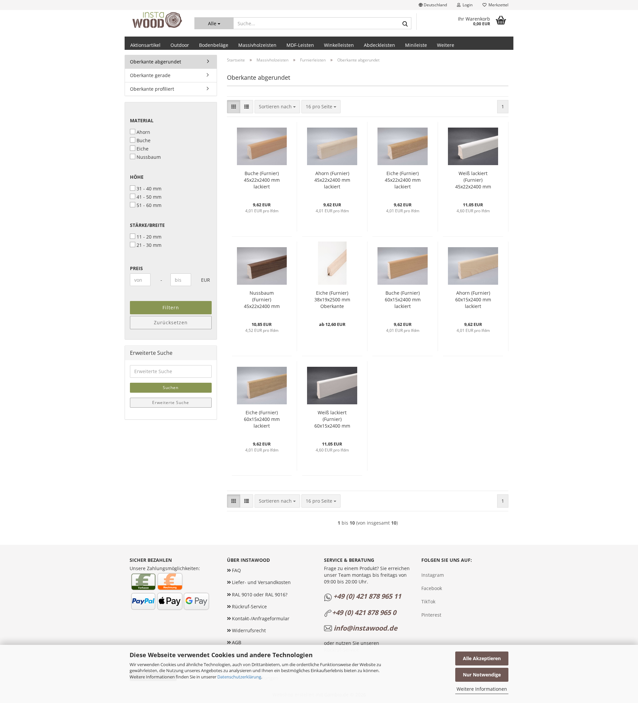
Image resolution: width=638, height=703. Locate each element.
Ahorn (143, 132)
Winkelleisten (339, 45)
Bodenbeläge (213, 45)
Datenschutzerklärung (239, 677)
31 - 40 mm (149, 188)
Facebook (431, 588)
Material (142, 120)
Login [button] (467, 5)
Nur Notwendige (482, 674)
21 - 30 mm (149, 245)
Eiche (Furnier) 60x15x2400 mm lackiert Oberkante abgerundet (262, 419)
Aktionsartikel (145, 45)
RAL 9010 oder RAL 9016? (259, 594)
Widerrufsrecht (249, 630)
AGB (236, 642)
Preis (136, 268)
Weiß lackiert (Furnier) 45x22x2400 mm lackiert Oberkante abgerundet (473, 180)
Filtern (170, 307)
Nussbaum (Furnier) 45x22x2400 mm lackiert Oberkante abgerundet (262, 300)
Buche (144, 140)
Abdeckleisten (379, 45)
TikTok (428, 601)
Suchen (170, 387)
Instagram (432, 575)
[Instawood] (157, 20)
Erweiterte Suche (170, 402)
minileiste (416, 45)
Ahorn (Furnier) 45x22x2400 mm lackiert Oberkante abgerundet (332, 180)
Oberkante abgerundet (155, 61)
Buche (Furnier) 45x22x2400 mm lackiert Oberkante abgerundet (262, 180)
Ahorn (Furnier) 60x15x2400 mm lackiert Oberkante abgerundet (473, 300)
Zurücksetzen (171, 322)
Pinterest (431, 615)
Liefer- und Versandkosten (261, 582)
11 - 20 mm (149, 237)
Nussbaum (149, 157)
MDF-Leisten (300, 45)
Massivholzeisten (257, 45)
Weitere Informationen (482, 689)
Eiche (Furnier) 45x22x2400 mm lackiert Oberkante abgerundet (403, 180)
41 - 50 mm (149, 197)
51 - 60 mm (149, 205)
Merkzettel (497, 5)
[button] (433, 5)
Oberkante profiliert (152, 89)
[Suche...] (405, 24)
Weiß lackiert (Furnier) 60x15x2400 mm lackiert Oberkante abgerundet (332, 419)
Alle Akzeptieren (482, 658)
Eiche (143, 149)
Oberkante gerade (150, 75)
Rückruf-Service (249, 606)
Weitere (445, 45)
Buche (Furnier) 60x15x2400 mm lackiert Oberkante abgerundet (403, 300)
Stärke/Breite (147, 225)
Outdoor (179, 45)
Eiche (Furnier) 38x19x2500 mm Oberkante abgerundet (332, 300)
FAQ (236, 570)
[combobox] (277, 106)
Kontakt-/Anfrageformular (260, 618)
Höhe (137, 177)
